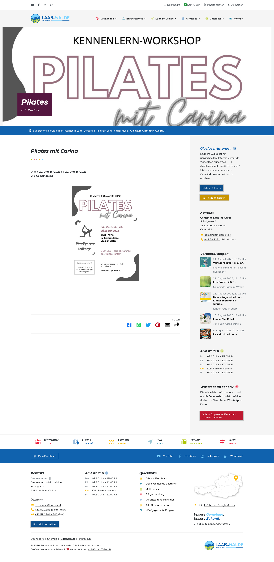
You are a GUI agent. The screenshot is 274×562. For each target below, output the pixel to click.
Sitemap (52, 538)
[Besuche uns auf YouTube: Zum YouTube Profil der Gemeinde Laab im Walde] (32, 4)
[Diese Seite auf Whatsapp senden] (139, 325)
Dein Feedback (47, 456)
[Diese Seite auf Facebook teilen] (129, 325)
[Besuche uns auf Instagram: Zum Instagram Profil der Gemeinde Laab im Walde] (45, 4)
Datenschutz (67, 538)
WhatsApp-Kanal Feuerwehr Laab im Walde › (219, 416)
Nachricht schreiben (44, 524)
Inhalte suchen (215, 4)
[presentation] (50, 18)
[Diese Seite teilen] (177, 325)
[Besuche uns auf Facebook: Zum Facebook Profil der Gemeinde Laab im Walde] (38, 4)
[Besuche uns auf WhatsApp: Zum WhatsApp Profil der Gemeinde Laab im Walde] (51, 4)
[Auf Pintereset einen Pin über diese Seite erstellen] (158, 325)
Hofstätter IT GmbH (99, 549)
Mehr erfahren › (211, 188)
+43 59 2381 (212, 239)
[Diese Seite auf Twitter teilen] (148, 325)
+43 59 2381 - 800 (46, 514)
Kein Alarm (192, 4)
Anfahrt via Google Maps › (219, 505)
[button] (106, 18)
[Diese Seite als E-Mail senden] (167, 325)
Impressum (84, 538)
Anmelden (237, 4)
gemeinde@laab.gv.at (217, 234)
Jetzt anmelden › (216, 197)
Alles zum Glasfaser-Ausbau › (148, 130)
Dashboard (173, 4)
